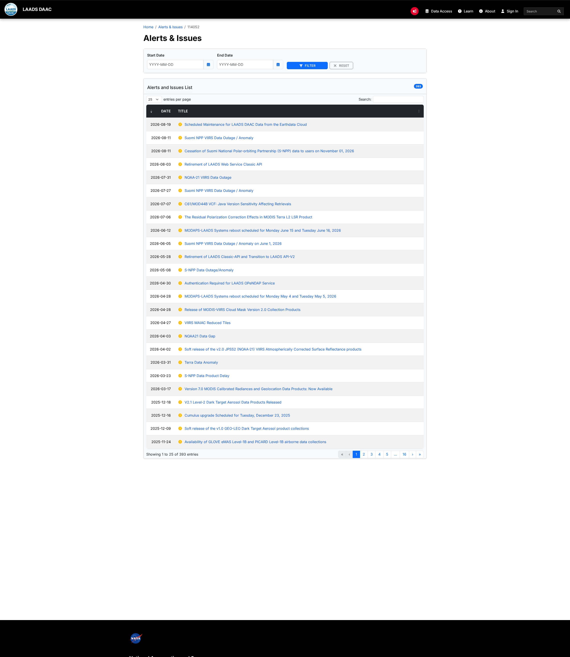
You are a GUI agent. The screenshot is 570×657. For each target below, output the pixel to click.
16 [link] (404, 454)
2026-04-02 (160, 349)
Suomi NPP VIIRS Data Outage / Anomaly (219, 138)
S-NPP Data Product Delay (207, 375)
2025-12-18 (161, 402)
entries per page (177, 99)
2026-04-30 (160, 283)
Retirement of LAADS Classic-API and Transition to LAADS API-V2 (240, 256)
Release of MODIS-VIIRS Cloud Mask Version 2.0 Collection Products (242, 309)
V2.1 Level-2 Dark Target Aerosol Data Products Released (233, 402)
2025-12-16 (161, 415)
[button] (151, 111)
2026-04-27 (160, 322)
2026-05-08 (160, 270)
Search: (365, 99)
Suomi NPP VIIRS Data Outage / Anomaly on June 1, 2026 (233, 243)
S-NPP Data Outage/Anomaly (209, 270)
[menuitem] (414, 11)
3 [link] (371, 454)
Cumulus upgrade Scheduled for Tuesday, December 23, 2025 (237, 415)
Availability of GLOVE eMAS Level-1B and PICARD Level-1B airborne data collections (255, 442)
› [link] (412, 454)
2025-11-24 (161, 442)
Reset (343, 65)
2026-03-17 (161, 389)
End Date (225, 55)
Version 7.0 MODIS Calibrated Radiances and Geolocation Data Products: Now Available (258, 389)
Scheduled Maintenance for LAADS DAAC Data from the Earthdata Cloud (246, 124)
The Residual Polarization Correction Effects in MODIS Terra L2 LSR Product (248, 217)
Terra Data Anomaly (201, 362)
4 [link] (379, 454)
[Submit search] (559, 11)
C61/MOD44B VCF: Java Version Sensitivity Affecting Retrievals (238, 204)
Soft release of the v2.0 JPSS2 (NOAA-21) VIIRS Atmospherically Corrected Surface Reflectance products (273, 349)
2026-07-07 (160, 204)
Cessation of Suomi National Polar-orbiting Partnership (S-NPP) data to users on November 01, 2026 (269, 151)
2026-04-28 (160, 296)
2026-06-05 (160, 243)
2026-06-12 (161, 230)
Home (148, 27)
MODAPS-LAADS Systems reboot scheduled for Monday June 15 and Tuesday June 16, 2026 (263, 230)
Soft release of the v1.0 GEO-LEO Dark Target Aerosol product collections (247, 428)
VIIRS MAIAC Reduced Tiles (207, 322)
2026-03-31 (161, 362)
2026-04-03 (160, 336)
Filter (310, 65)
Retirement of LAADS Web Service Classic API (223, 164)
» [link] (420, 454)
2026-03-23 (160, 375)
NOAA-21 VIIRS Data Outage (208, 177)
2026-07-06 (160, 217)
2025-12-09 (161, 428)
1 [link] (356, 454)
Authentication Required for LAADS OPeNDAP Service (230, 283)
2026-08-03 (160, 164)
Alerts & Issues (170, 27)
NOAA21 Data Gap (200, 336)
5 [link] (387, 454)
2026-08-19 (161, 124)
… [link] (395, 454)
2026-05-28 (160, 256)
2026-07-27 (161, 190)
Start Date (155, 55)
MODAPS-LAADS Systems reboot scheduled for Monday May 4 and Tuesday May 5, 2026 (260, 296)
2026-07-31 (161, 177)
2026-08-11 (161, 138)
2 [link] (364, 454)
